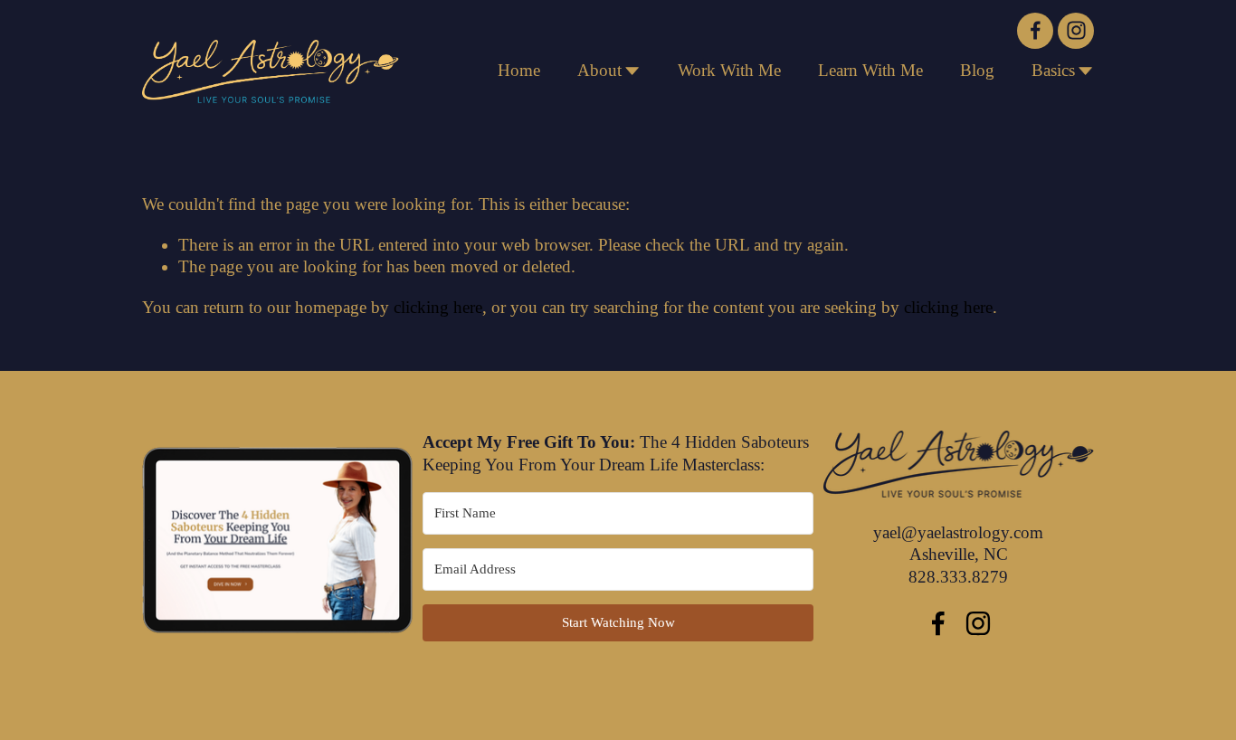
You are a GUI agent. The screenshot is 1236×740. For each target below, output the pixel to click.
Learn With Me (870, 70)
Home (519, 70)
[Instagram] (1076, 31)
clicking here (438, 307)
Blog (977, 70)
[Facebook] (1035, 31)
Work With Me (729, 70)
